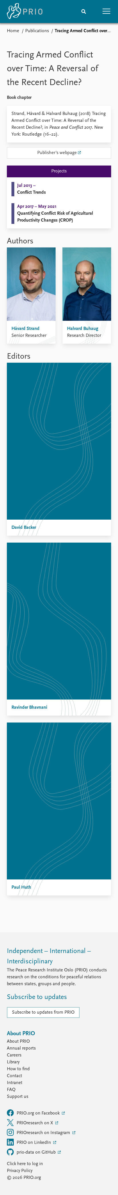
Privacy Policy (19, 1171)
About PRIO (18, 1041)
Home (13, 31)
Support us (17, 1096)
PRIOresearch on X (35, 1123)
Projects (59, 171)
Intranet (14, 1083)
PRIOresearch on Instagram (44, 1133)
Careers (14, 1055)
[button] (106, 11)
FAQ (11, 1090)
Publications (37, 31)
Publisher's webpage (57, 153)
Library (13, 1062)
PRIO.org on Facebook (39, 1113)
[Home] (24, 11)
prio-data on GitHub (37, 1152)
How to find (18, 1069)
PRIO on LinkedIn (34, 1142)
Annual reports (21, 1048)
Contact (14, 1076)
